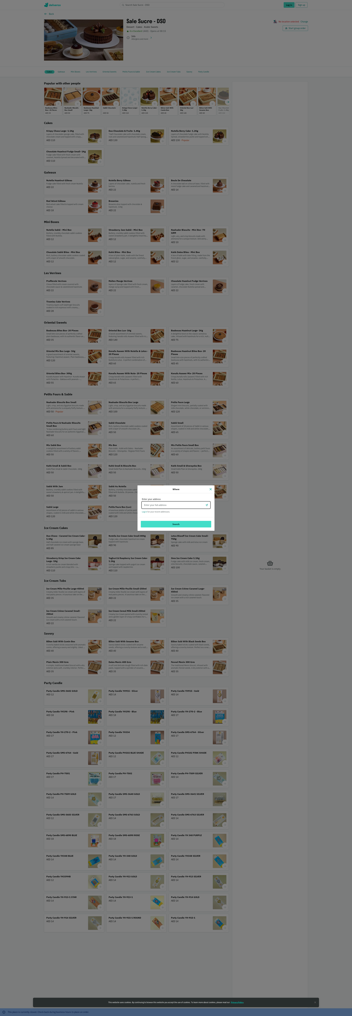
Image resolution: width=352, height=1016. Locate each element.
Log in (144, 512)
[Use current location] (207, 505)
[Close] (210, 489)
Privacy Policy (237, 1002)
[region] (176, 1002)
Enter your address (151, 499)
